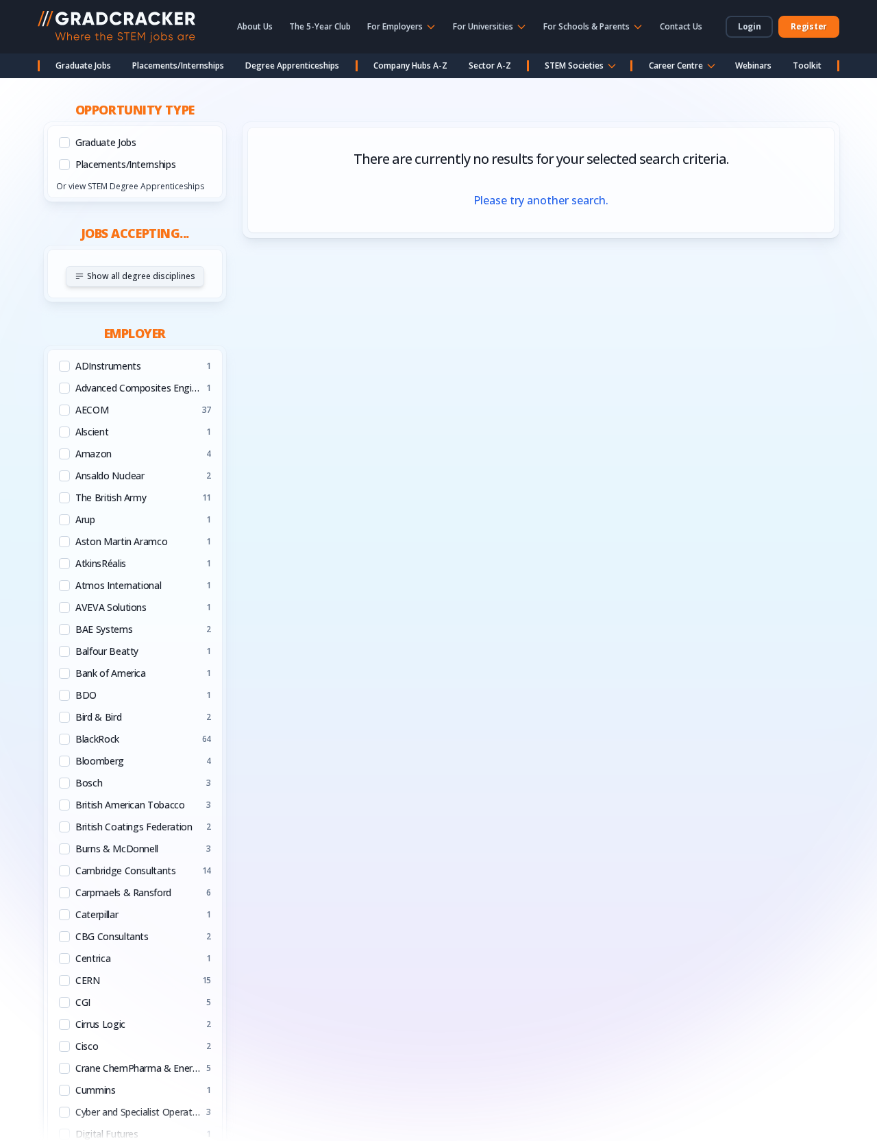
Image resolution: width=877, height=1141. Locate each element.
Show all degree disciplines (141, 276)
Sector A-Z (490, 65)
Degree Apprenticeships (292, 65)
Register (809, 26)
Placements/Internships (178, 65)
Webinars (753, 65)
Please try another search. (540, 200)
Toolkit (807, 65)
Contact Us (681, 26)
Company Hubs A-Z (410, 65)
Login (749, 26)
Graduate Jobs (83, 65)
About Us (255, 26)
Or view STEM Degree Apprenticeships (130, 186)
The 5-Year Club (320, 26)
